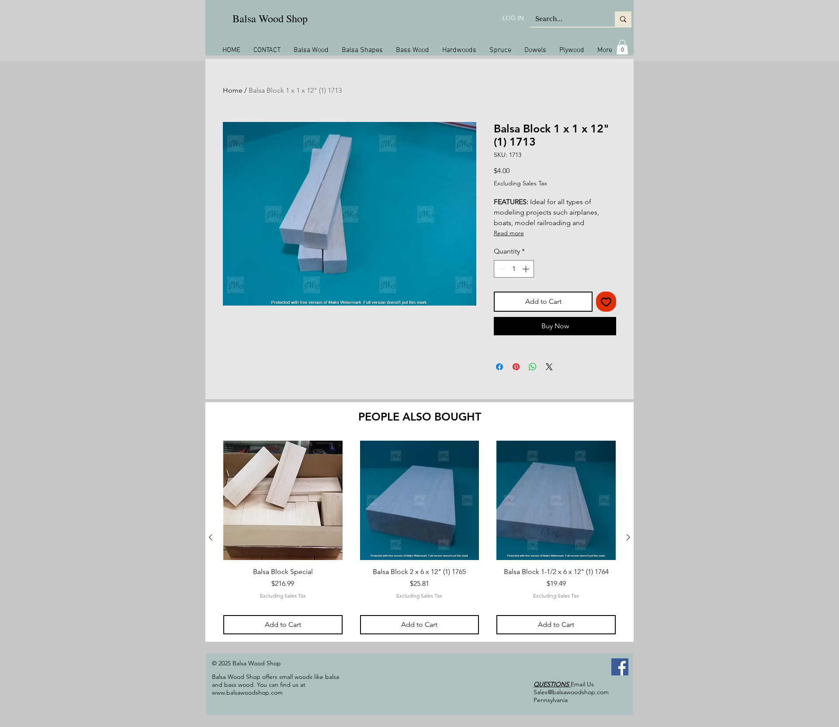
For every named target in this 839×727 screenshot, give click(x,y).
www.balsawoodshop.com (247, 692)
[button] (622, 47)
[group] (419, 537)
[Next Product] (628, 537)
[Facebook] (619, 666)
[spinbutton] (513, 269)
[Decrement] (501, 269)
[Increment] (526, 269)
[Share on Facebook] (499, 367)
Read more (509, 233)
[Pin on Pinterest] (516, 367)
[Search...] (623, 19)
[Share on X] (549, 367)
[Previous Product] (210, 537)
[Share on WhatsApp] (532, 367)
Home (233, 90)
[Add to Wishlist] (606, 302)
